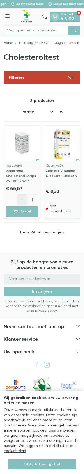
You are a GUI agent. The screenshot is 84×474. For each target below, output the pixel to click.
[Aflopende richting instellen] (61, 112)
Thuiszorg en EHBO (33, 43)
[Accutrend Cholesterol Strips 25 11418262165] (22, 144)
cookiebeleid (15, 451)
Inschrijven (42, 291)
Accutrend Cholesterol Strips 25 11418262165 (21, 175)
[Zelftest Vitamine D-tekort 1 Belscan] (62, 144)
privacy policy (46, 310)
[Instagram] (46, 364)
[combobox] (36, 30)
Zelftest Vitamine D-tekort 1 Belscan (61, 173)
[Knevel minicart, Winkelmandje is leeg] (55, 17)
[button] (42, 77)
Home (8, 43)
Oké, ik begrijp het (42, 464)
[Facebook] (37, 364)
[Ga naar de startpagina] (26, 17)
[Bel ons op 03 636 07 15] (44, 16)
